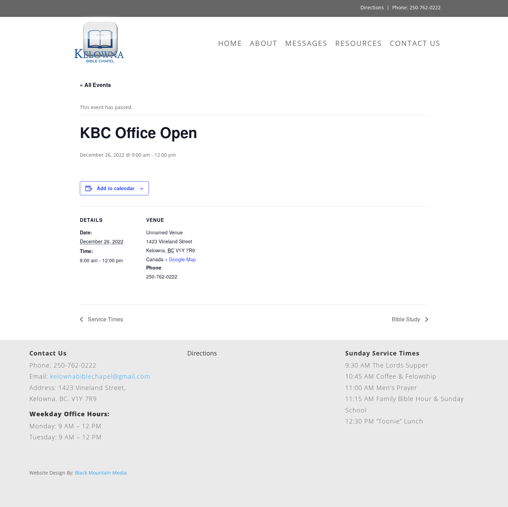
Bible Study (407, 319)
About (263, 44)
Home (230, 44)
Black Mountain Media (101, 472)
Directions (372, 7)
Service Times (104, 319)
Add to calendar (115, 188)
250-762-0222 (425, 7)
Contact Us (415, 44)
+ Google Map (180, 259)
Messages (306, 44)
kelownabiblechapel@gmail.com (100, 376)
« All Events (95, 85)
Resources (358, 44)
